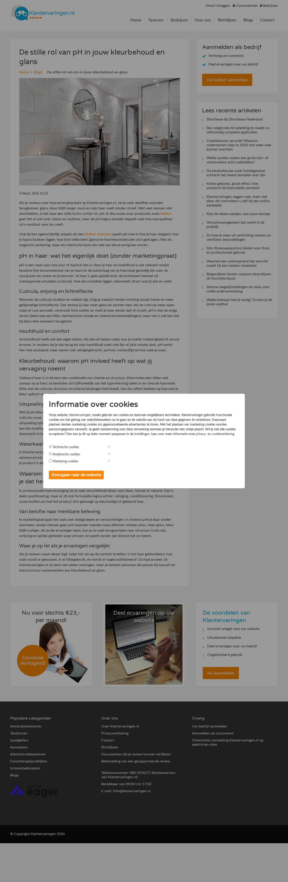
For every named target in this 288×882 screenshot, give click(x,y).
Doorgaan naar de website (76, 474)
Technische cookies (66, 447)
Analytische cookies (66, 454)
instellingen (142, 434)
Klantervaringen (80, 415)
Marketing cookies (65, 461)
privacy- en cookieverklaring (215, 434)
